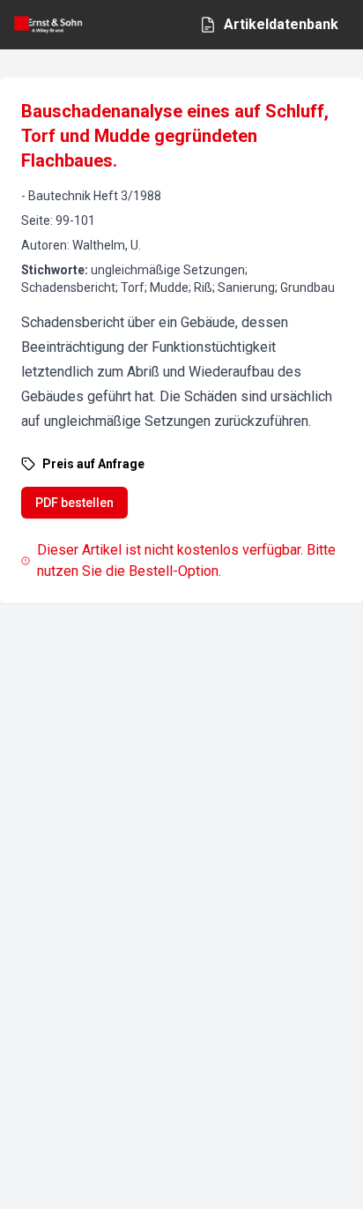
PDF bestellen (74, 503)
